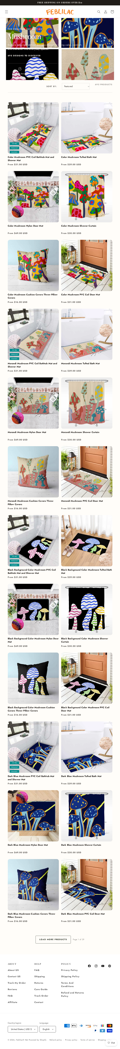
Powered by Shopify (38, 1040)
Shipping (39, 976)
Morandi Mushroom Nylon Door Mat (27, 432)
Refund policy (56, 1040)
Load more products (53, 939)
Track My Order (17, 983)
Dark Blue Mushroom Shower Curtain (81, 845)
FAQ (10, 995)
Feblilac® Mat (22, 1040)
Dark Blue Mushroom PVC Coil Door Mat (83, 913)
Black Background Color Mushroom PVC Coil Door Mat (85, 709)
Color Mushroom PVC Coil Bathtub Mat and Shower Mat (31, 159)
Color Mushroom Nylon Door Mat (25, 225)
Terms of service (87, 1040)
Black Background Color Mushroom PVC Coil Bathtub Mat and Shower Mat (32, 571)
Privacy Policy (69, 970)
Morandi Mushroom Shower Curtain (80, 432)
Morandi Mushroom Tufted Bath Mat (80, 363)
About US (13, 970)
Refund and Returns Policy (72, 994)
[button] (6, 11)
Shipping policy (105, 1040)
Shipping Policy (70, 976)
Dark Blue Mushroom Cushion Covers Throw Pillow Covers (31, 915)
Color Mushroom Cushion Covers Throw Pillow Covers (33, 296)
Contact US (14, 976)
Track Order (41, 995)
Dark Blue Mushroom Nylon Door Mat (28, 845)
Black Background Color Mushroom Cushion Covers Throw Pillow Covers (31, 709)
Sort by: (51, 86)
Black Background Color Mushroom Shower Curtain (84, 640)
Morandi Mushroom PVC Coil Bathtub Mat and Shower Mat (32, 365)
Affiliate (12, 1002)
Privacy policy (71, 1040)
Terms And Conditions (67, 984)
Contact (38, 1002)
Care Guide (41, 989)
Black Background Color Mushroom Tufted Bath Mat (86, 571)
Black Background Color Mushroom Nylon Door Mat (33, 640)
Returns (38, 983)
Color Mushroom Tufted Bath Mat (79, 157)
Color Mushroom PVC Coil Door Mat (80, 294)
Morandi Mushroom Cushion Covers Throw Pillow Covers (31, 502)
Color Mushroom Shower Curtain (78, 225)
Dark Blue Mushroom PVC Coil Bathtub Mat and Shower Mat (31, 778)
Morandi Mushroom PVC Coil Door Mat (82, 501)
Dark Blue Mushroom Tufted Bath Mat (81, 776)
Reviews (12, 989)
